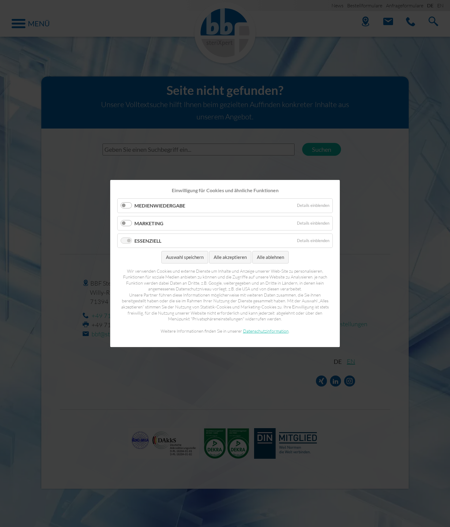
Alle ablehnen (270, 257)
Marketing (148, 223)
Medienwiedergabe (159, 205)
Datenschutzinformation (266, 331)
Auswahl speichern (185, 257)
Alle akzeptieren (230, 257)
